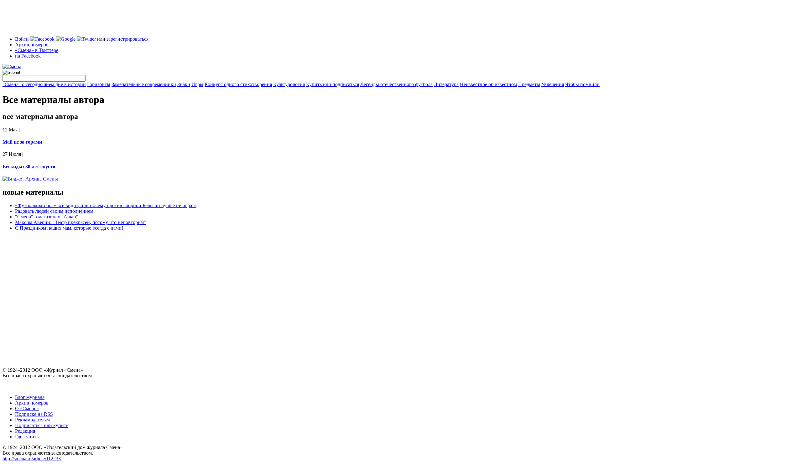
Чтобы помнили (582, 84)
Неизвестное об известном (488, 84)
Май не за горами (22, 142)
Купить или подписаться (332, 84)
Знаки (183, 84)
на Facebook (28, 56)
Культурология (289, 84)
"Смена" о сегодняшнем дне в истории (44, 84)
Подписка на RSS (34, 414)
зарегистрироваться (127, 39)
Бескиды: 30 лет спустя (29, 166)
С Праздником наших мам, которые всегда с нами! (69, 228)
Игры (197, 84)
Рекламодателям (32, 419)
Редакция (25, 431)
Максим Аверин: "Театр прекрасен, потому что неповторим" (80, 222)
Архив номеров (32, 44)
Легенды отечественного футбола (396, 84)
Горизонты (98, 84)
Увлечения (552, 84)
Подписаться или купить (41, 425)
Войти (22, 39)
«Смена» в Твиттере (36, 50)
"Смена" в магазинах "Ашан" (46, 216)
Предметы (529, 84)
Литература (446, 84)
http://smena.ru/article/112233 (32, 458)
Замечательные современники (144, 84)
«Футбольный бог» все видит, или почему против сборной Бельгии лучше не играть (105, 205)
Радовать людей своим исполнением (54, 211)
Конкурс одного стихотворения (238, 84)
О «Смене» (27, 408)
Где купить (27, 436)
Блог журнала (29, 397)
